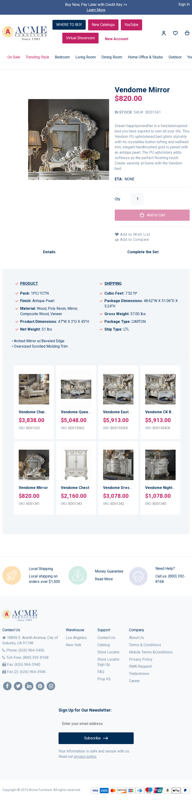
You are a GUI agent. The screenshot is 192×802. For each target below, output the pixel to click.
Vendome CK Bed (160, 412)
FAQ (100, 672)
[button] (44, 382)
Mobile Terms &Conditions (151, 652)
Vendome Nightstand (163, 487)
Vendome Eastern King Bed (127, 412)
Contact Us (106, 637)
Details (49, 252)
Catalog (103, 645)
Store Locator (108, 652)
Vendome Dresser (119, 487)
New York (73, 645)
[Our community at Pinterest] (40, 686)
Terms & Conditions (145, 645)
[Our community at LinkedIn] (29, 686)
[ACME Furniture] (24, 33)
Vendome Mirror (33, 487)
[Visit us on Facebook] (7, 686)
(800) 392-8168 (35, 657)
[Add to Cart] (44, 401)
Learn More (96, 10)
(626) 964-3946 (33, 672)
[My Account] (163, 34)
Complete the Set (143, 252)
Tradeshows (139, 673)
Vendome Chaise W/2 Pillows (44, 412)
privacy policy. (85, 756)
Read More (104, 579)
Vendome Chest (75, 487)
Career (134, 681)
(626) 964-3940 (27, 664)
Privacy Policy (140, 659)
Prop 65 (104, 679)
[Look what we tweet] (18, 686)
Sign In (184, 4)
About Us (136, 637)
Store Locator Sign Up (108, 662)
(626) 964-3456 (31, 650)
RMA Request (140, 666)
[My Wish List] (175, 34)
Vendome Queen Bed (79, 412)
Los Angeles (76, 637)
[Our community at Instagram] (51, 686)
